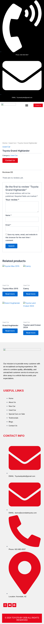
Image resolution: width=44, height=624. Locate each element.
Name (8, 215)
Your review (12, 199)
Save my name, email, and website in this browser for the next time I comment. (21, 237)
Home (4, 143)
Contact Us (10, 160)
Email (8, 225)
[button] (26, 105)
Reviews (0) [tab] (7, 172)
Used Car (12, 143)
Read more (10, 294)
